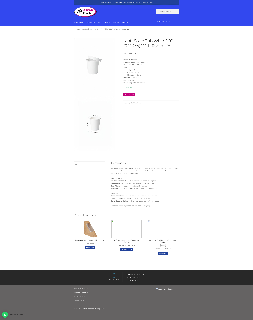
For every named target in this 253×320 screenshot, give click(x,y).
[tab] (89, 164)
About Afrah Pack (81, 289)
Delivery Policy (79, 300)
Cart (99, 22)
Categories (91, 22)
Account (116, 22)
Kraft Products (87, 29)
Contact (125, 22)
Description (78, 164)
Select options (126, 249)
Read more (90, 247)
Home (78, 29)
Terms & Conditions (81, 293)
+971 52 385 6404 (133, 278)
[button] (5, 315)
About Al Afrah (79, 22)
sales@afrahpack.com (135, 274)
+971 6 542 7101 (132, 280)
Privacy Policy (79, 296)
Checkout (107, 22)
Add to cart (129, 94)
